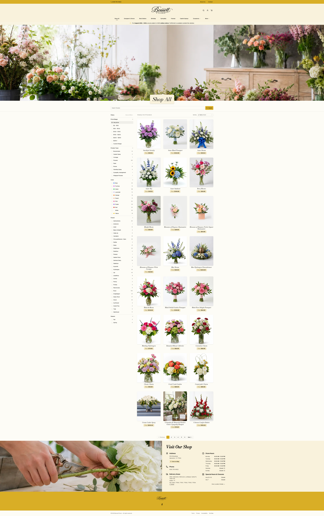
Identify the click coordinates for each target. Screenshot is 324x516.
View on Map (175, 461)
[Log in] (207, 10)
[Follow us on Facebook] (162, 504)
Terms (192, 513)
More (206, 18)
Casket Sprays (184, 18)
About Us (202, 2)
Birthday (153, 18)
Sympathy (163, 18)
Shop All (117, 18)
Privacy (198, 513)
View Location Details (217, 484)
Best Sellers (142, 18)
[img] (224, 468)
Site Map (211, 513)
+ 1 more (171, 484)
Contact (210, 2)
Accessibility (204, 513)
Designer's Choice (129, 18)
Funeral (173, 18)
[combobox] (205, 115)
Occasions (196, 18)
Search (210, 108)
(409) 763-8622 (116, 2)
